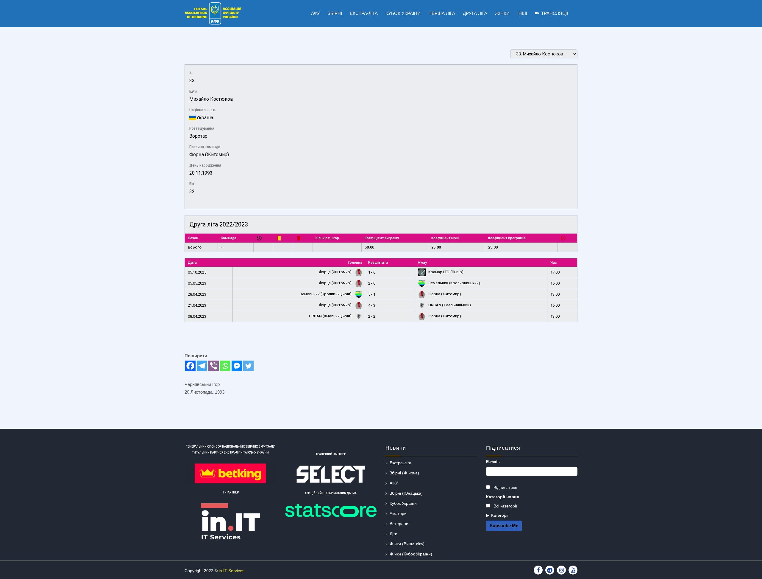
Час (553, 262)
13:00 (555, 294)
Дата (192, 262)
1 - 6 (371, 272)
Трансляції (554, 13)
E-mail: (493, 461)
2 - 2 (371, 316)
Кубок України (403, 503)
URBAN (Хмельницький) (449, 305)
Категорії (499, 515)
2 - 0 (371, 283)
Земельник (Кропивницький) (453, 283)
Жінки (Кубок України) (411, 554)
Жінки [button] (502, 13)
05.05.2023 (197, 283)
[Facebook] (190, 366)
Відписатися (504, 487)
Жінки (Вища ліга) (407, 543)
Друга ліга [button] (475, 13)
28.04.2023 (197, 294)
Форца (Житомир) (209, 154)
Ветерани (399, 523)
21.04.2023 (197, 305)
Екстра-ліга (400, 462)
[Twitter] (248, 366)
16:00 (555, 283)
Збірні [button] (335, 13)
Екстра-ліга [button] (364, 13)
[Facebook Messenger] (237, 366)
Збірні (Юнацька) (406, 493)
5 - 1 (371, 294)
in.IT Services (231, 570)
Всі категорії (504, 506)
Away (422, 262)
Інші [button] (522, 13)
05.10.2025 (197, 272)
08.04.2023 (197, 316)
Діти (393, 533)
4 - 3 (371, 305)
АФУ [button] (315, 13)
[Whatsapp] (225, 366)
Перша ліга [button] (441, 13)
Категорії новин (502, 496)
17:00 (555, 272)
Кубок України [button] (403, 13)
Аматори (398, 513)
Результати (378, 262)
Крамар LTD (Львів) (445, 272)
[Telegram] (202, 366)
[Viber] (213, 366)
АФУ (394, 483)
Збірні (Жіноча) (404, 473)
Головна (355, 262)
